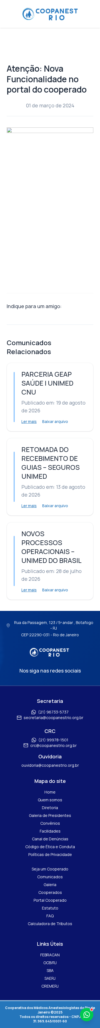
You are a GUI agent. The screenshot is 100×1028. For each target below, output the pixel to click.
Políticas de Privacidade (50, 854)
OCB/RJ (50, 962)
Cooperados (50, 892)
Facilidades (50, 831)
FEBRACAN (50, 954)
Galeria (50, 884)
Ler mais (29, 421)
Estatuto (50, 908)
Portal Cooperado (50, 900)
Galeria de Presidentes (50, 815)
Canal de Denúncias (50, 838)
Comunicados (50, 876)
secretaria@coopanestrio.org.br (53, 717)
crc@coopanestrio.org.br (53, 745)
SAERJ (50, 978)
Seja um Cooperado (50, 869)
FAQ (50, 915)
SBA (50, 970)
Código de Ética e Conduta (50, 846)
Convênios (50, 823)
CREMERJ (50, 986)
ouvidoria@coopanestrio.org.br (50, 765)
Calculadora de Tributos (50, 923)
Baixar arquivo (55, 421)
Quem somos (50, 799)
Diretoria (50, 807)
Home (50, 792)
